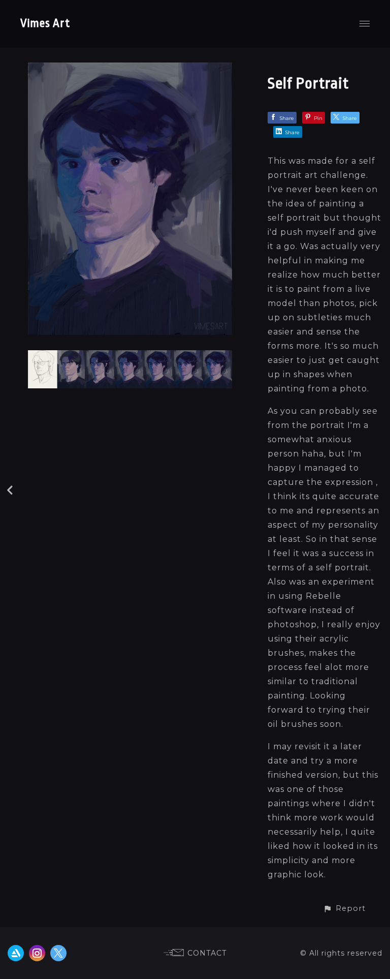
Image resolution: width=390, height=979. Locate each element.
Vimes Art (45, 23)
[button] (344, 908)
